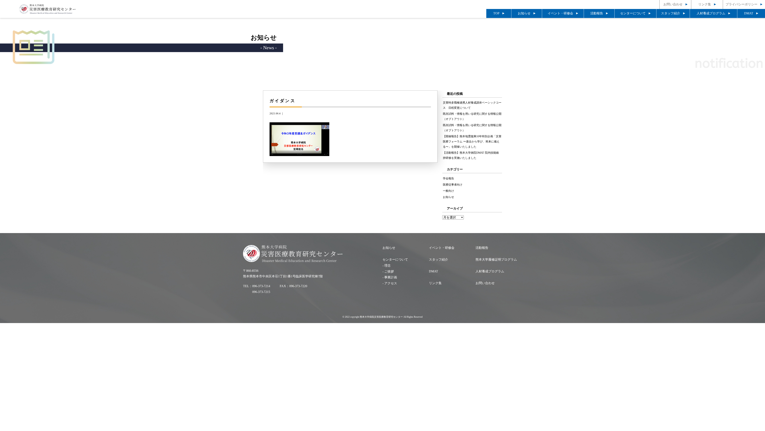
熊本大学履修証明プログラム (496, 259)
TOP (496, 13)
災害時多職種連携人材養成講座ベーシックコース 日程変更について (472, 105)
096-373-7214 (261, 286)
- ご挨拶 (388, 271)
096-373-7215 (261, 292)
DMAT (748, 13)
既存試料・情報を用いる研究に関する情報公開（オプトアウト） (472, 116)
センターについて (633, 13)
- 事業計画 (389, 277)
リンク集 (704, 4)
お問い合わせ (673, 4)
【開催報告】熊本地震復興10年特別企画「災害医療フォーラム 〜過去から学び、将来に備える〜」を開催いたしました (472, 141)
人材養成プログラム (711, 13)
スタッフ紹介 (670, 13)
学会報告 (448, 178)
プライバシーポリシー (741, 4)
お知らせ (524, 13)
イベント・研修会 (560, 13)
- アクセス (389, 283)
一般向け (448, 190)
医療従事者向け (452, 184)
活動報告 (596, 13)
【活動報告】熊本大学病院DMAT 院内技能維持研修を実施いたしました (471, 155)
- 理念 (386, 265)
